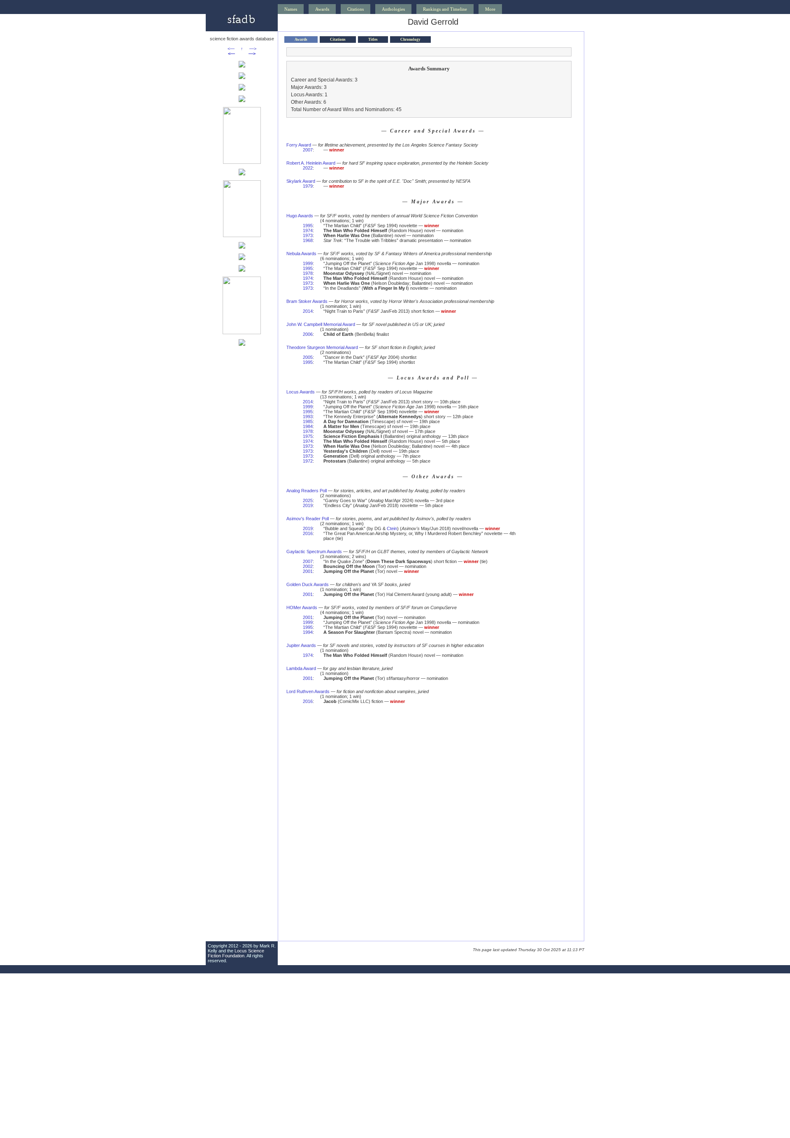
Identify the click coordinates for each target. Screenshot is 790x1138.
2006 (308, 334)
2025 (308, 500)
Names (290, 9)
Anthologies (393, 9)
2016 (308, 533)
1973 (308, 235)
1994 (308, 632)
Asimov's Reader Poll (307, 518)
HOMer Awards (301, 607)
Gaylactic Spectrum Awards (314, 551)
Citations (355, 9)
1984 (308, 426)
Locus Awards (300, 391)
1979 (308, 186)
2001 (308, 571)
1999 (308, 263)
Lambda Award (301, 668)
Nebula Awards (301, 253)
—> (252, 48)
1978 (308, 273)
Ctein (392, 528)
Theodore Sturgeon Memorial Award (322, 347)
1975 (308, 436)
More (490, 9)
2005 (308, 357)
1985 (308, 421)
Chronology (410, 39)
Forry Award (298, 144)
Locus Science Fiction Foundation (236, 953)
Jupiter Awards (301, 645)
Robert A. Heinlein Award (310, 163)
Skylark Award (300, 181)
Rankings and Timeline (445, 9)
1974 (308, 230)
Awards (322, 9)
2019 (308, 505)
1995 (308, 225)
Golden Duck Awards (307, 584)
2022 (308, 167)
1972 (308, 460)
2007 (308, 149)
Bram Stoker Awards (307, 301)
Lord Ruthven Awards (308, 691)
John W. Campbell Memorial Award (320, 324)
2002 (308, 566)
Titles (373, 39)
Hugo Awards (299, 215)
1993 (308, 416)
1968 (308, 240)
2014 (308, 311)
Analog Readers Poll (306, 490)
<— (231, 48)
